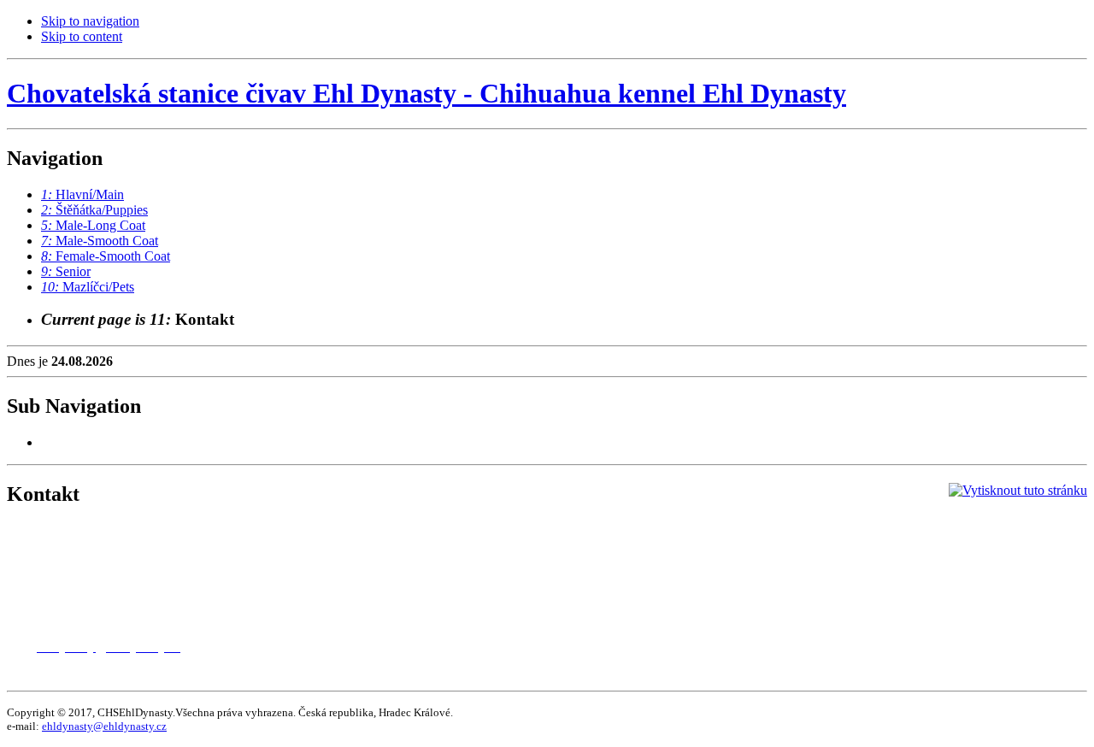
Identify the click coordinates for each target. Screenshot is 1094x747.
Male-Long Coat (93, 225)
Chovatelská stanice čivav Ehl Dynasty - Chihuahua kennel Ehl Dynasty (426, 93)
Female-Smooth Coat (105, 256)
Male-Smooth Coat (99, 240)
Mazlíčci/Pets (87, 286)
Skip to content (81, 36)
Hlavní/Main (82, 194)
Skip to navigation (90, 21)
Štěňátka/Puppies (94, 210)
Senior (66, 271)
